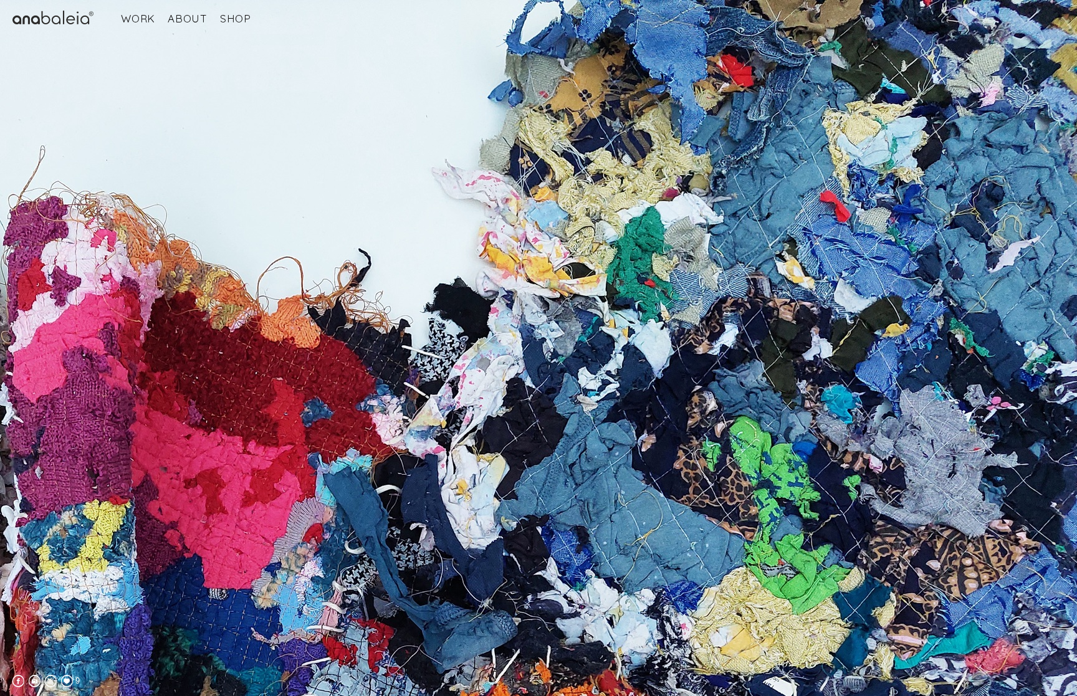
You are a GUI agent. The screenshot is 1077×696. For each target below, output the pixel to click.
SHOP (235, 18)
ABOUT (188, 18)
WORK (138, 18)
